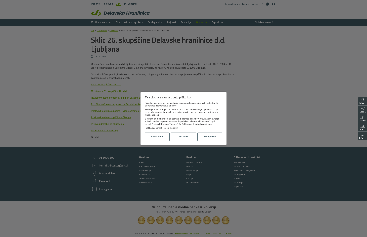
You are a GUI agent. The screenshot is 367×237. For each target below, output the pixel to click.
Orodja (363, 111)
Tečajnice (362, 138)
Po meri (183, 136)
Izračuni (363, 129)
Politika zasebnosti (153, 128)
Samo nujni (157, 136)
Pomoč (363, 120)
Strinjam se (210, 136)
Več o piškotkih (171, 128)
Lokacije (362, 103)
